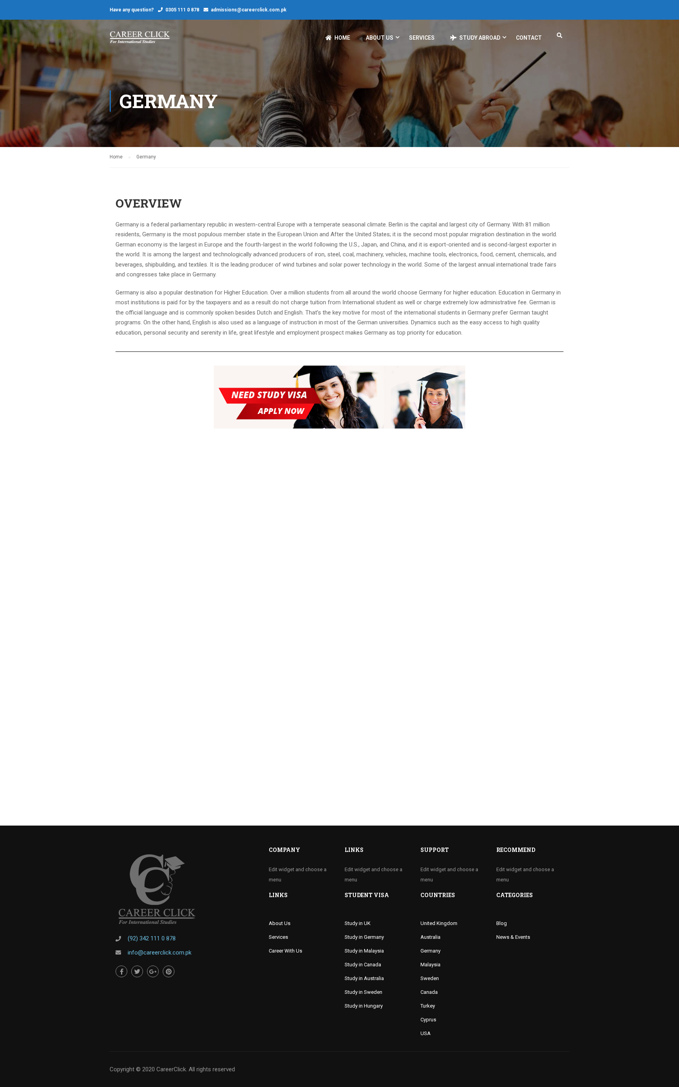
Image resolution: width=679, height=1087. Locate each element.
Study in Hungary (364, 1006)
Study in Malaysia (364, 951)
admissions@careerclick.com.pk (248, 10)
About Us (379, 38)
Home (342, 38)
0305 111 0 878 (182, 10)
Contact (529, 38)
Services (422, 38)
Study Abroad (479, 38)
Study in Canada (363, 964)
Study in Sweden (363, 992)
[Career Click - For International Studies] (140, 41)
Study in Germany (364, 937)
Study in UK (358, 923)
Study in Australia (364, 978)
